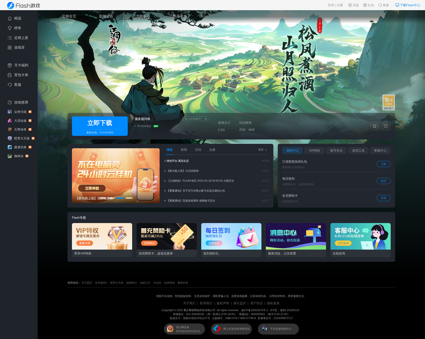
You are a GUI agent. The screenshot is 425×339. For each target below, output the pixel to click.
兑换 (383, 164)
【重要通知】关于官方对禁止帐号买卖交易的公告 (196, 190)
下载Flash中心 (410, 5)
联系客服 (180, 16)
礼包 (371, 5)
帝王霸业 (86, 282)
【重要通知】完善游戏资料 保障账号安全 (191, 200)
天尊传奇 (20, 129)
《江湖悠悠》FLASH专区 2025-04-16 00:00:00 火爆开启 (200, 180)
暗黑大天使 (22, 138)
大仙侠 (157, 282)
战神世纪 (131, 282)
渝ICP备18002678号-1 (254, 310)
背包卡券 (21, 75)
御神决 (19, 156)
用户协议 (256, 303)
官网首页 (69, 16)
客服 (386, 5)
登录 (331, 5)
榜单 (17, 28)
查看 (383, 198)
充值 (356, 5)
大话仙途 (20, 120)
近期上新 (21, 38)
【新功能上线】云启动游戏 (183, 170)
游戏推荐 (21, 102)
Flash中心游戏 (26, 5)
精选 (17, 18)
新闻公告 (106, 16)
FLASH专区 (107, 132)
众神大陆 (20, 112)
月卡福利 (21, 65)
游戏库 (19, 47)
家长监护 (240, 303)
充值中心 (143, 16)
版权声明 (223, 303)
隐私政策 (273, 303)
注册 (340, 5)
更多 (261, 149)
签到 (383, 181)
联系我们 (206, 303)
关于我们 (189, 303)
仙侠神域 (169, 282)
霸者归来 (20, 147)
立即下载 (99, 122)
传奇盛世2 (101, 282)
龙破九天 (145, 282)
